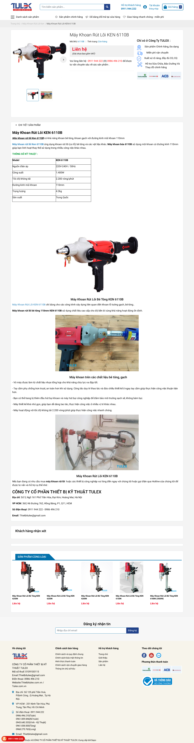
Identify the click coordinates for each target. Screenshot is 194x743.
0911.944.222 (128, 8)
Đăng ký (132, 630)
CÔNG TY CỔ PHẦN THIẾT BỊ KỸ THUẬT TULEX (55, 740)
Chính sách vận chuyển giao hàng (71, 665)
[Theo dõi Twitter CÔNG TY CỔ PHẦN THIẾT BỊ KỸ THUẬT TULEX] (151, 655)
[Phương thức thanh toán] (159, 75)
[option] (39, 59)
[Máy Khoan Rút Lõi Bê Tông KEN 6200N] (97, 577)
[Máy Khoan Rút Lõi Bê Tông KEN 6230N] (62, 577)
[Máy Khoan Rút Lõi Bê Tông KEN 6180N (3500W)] (166, 577)
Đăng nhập (153, 9)
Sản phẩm (103, 661)
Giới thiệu (103, 658)
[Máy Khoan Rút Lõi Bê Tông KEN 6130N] (131, 577)
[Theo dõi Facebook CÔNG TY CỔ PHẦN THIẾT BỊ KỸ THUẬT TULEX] (144, 655)
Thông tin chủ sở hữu (65, 668)
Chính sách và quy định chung (69, 654)
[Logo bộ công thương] (157, 681)
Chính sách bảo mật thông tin (69, 658)
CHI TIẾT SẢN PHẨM (29, 125)
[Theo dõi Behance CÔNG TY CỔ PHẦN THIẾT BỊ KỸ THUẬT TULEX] (158, 655)
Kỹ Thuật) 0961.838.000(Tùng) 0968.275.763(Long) (31, 726)
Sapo (93, 740)
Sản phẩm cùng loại (32, 556)
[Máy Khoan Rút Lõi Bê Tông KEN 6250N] (28, 577)
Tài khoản (154, 5)
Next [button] (63, 59)
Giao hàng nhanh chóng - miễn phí (145, 16)
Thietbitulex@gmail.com (35, 734)
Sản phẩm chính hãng (71, 16)
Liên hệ (102, 665)
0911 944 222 (15, 738)
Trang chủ (103, 654)
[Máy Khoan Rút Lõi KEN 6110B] (39, 59)
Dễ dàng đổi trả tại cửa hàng (105, 16)
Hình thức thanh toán (65, 661)
